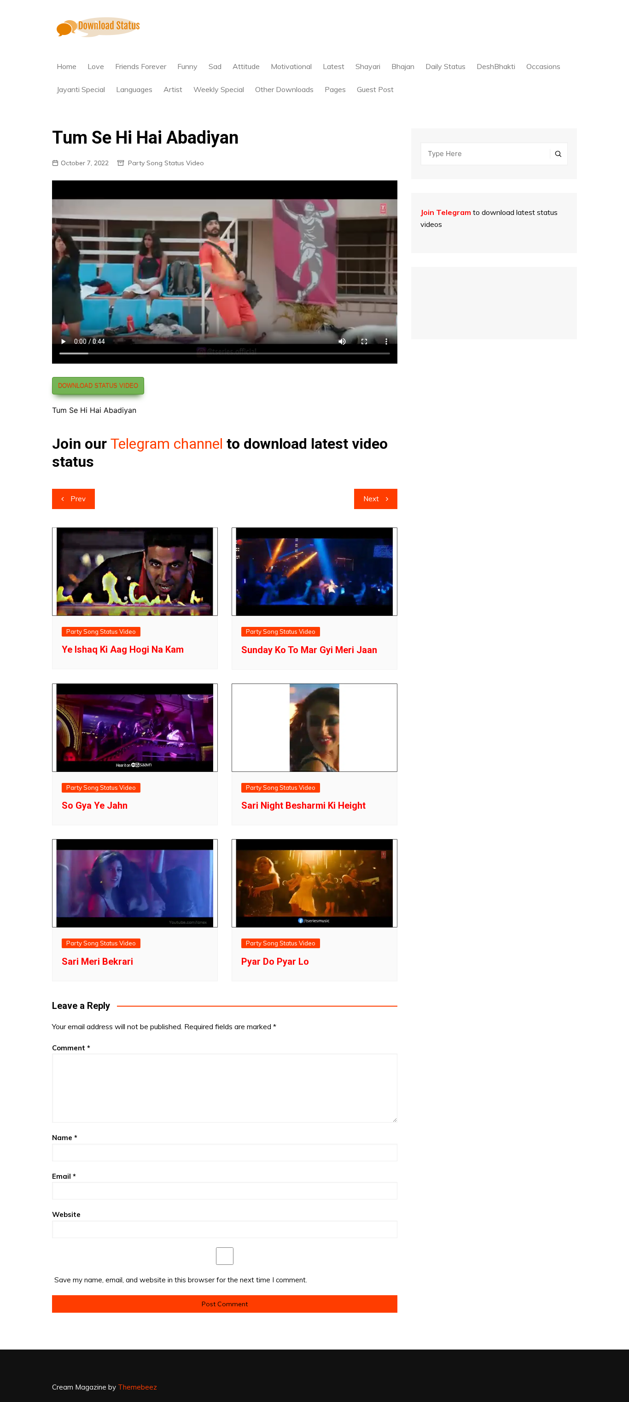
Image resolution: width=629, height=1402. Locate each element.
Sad (215, 66)
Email (64, 1176)
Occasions (543, 66)
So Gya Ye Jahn (95, 805)
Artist (172, 89)
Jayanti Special (81, 89)
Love (95, 66)
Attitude (246, 66)
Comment (71, 1047)
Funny (187, 66)
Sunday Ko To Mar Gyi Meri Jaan (309, 649)
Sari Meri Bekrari (97, 961)
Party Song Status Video (166, 163)
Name (64, 1137)
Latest (333, 66)
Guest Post (375, 89)
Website (66, 1214)
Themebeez (137, 1387)
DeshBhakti (496, 66)
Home (66, 66)
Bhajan (402, 66)
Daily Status (445, 66)
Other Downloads (284, 89)
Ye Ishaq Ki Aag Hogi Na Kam (123, 649)
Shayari (367, 66)
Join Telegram (445, 212)
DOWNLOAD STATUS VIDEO (98, 385)
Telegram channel (167, 443)
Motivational (291, 66)
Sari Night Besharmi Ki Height (303, 805)
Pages (335, 89)
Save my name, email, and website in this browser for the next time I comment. (180, 1279)
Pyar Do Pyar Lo (275, 961)
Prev (78, 498)
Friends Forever (140, 66)
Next (371, 498)
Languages (134, 89)
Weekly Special (218, 89)
